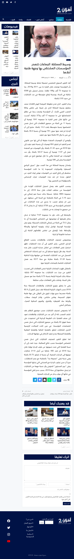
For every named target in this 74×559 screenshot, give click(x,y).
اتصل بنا (29, 530)
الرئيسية (68, 19)
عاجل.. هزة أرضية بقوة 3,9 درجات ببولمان (61, 393)
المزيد (13, 19)
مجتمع (51, 19)
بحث (41, 522)
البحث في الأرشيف (47, 519)
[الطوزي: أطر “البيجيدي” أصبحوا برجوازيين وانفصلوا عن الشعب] (63, 412)
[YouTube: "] (8, 541)
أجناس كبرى (40, 19)
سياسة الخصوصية (30, 535)
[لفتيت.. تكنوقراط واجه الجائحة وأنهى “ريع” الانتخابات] (14, 128)
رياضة (21, 19)
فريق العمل (28, 522)
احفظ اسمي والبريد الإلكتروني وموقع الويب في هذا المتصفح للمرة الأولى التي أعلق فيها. (48, 497)
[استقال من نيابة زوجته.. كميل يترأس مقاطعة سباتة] (47, 432)
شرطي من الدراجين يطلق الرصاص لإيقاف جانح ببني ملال (33, 394)
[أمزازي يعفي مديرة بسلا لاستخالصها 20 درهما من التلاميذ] (31, 412)
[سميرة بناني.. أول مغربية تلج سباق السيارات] (14, 104)
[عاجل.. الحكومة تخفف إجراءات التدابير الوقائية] (15, 33)
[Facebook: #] (8, 521)
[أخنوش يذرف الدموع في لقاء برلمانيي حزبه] (47, 412)
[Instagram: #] (8, 534)
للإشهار (29, 526)
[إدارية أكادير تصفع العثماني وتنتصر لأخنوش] (31, 432)
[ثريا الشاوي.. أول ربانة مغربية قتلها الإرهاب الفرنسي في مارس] (14, 116)
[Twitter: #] (8, 527)
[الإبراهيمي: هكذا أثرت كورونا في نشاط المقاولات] (14, 92)
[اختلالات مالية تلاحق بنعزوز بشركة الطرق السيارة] (15, 52)
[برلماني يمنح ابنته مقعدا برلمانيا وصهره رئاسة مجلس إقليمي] (63, 432)
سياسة (60, 19)
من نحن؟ (29, 519)
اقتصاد (28, 19)
